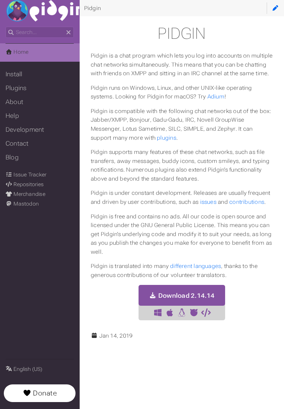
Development (25, 129)
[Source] (206, 313)
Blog (12, 157)
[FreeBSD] (193, 313)
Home (20, 52)
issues (208, 202)
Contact (17, 143)
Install (14, 74)
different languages (195, 266)
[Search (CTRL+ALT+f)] (11, 32)
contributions (246, 202)
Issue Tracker (29, 175)
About (14, 101)
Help (12, 115)
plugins (166, 137)
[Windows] (157, 313)
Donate (44, 393)
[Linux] (182, 313)
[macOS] (170, 313)
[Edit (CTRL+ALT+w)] (275, 8)
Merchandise (28, 194)
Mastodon (25, 204)
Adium (215, 96)
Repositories (28, 184)
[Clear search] (68, 32)
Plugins (16, 88)
